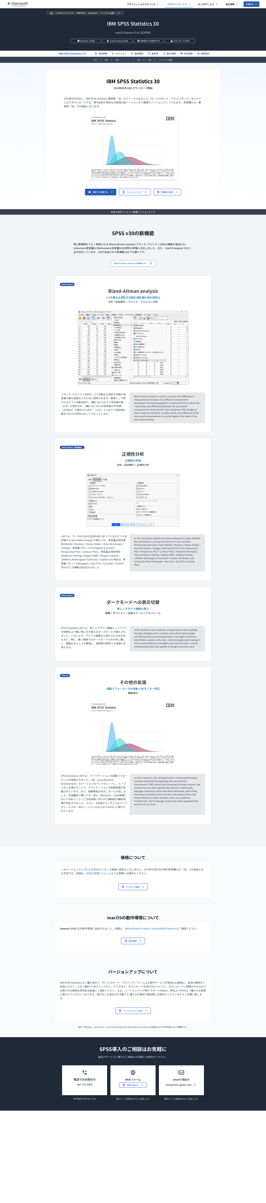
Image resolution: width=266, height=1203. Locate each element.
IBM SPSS (81, 13)
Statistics (92, 13)
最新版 (154, 53)
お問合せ (250, 4)
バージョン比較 (107, 13)
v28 (106, 59)
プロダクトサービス (177, 4)
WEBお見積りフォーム (98, 873)
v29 (117, 59)
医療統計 (205, 53)
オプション (120, 53)
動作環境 (171, 53)
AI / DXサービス (206, 4)
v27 (95, 59)
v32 (149, 59)
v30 (128, 59)
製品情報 (103, 53)
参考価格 (188, 53)
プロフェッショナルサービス (141, 4)
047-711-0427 (85, 1084)
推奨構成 (139, 53)
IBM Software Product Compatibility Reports (151, 928)
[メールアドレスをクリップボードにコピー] (195, 1084)
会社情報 (230, 4)
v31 (138, 59)
